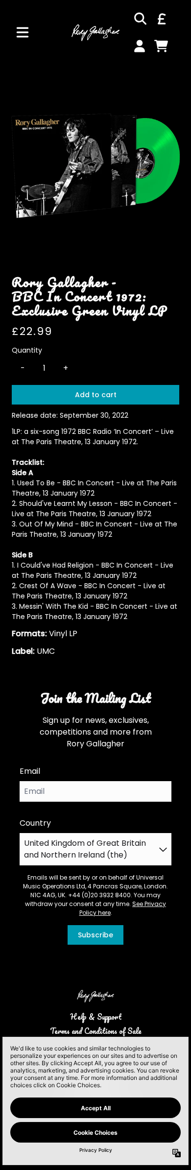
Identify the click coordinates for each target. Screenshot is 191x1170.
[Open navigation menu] (22, 32)
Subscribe (95, 935)
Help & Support (95, 1017)
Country (35, 823)
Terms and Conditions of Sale (96, 1031)
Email (30, 771)
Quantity (27, 350)
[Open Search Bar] (139, 18)
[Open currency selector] (161, 18)
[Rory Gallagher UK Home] (95, 32)
